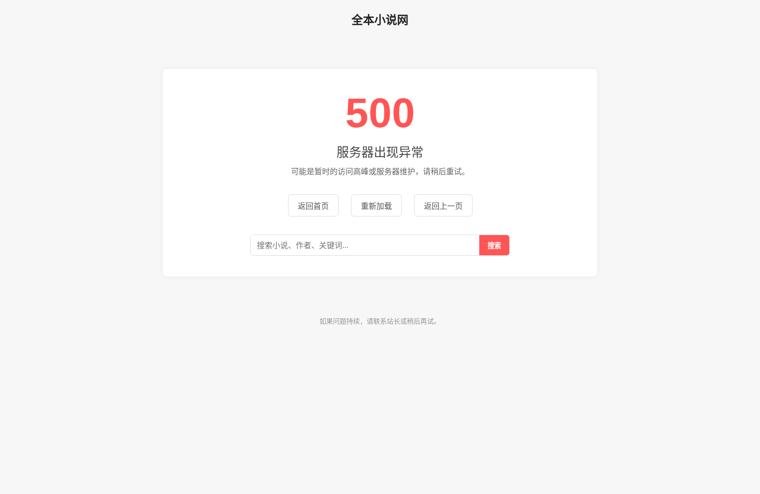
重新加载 (376, 206)
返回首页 (313, 206)
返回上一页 (443, 206)
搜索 (494, 246)
